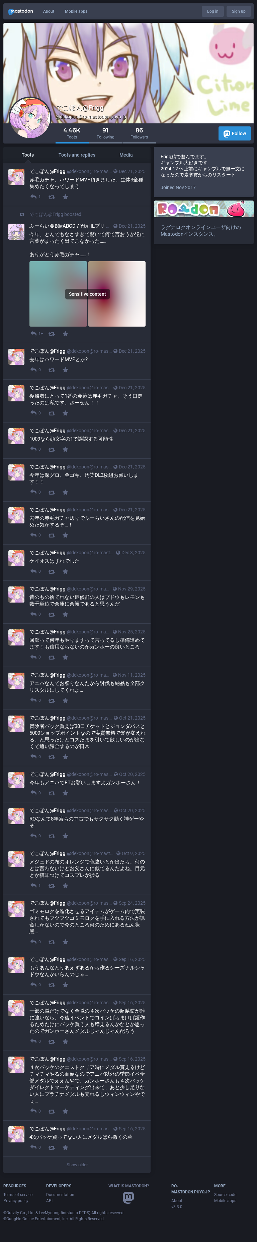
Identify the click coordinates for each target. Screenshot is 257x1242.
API (49, 1200)
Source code (225, 1194)
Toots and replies (77, 155)
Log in (213, 11)
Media (126, 155)
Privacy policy (15, 1200)
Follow (239, 133)
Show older (77, 1164)
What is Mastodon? (128, 1186)
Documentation (60, 1194)
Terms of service (17, 1194)
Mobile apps (76, 11)
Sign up (239, 11)
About (48, 11)
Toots (28, 155)
